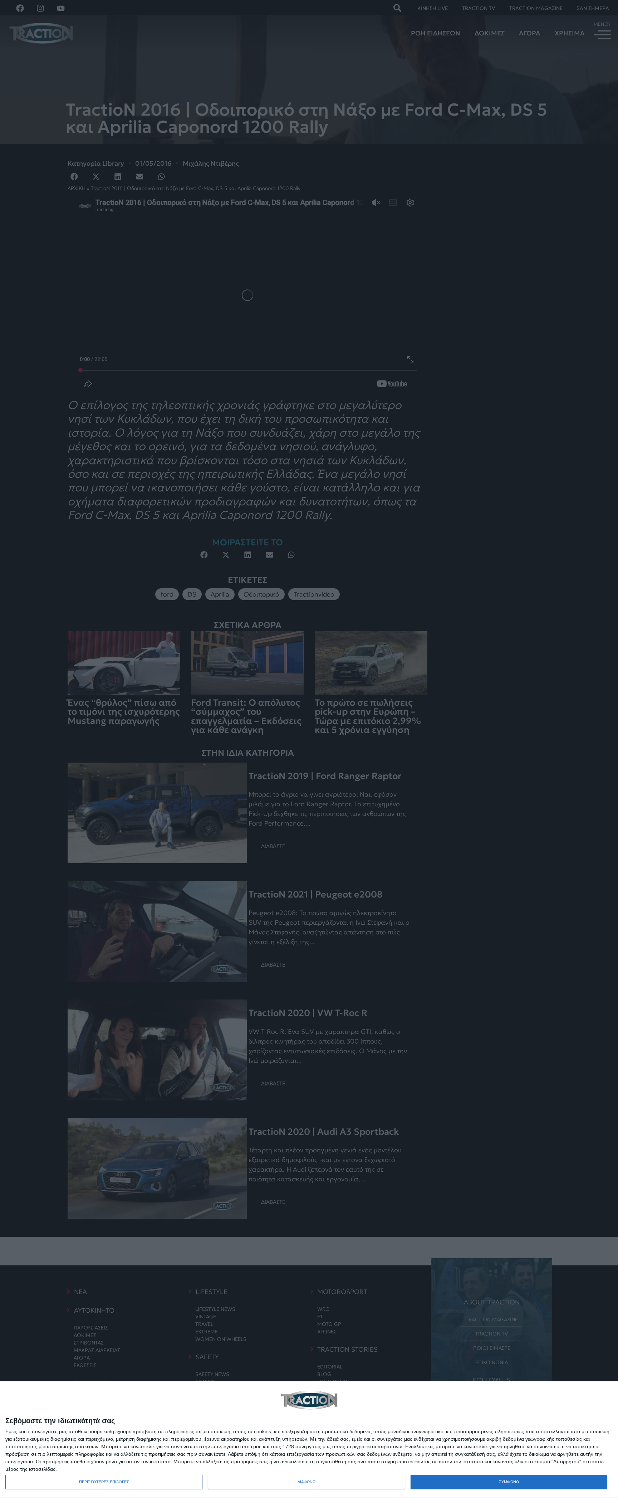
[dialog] (309, 1440)
